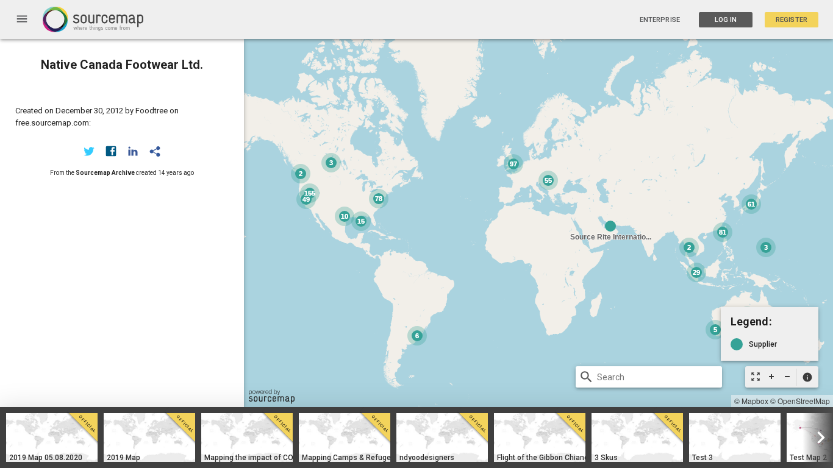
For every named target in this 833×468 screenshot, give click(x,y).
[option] (52, 437)
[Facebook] (111, 151)
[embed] (155, 151)
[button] (807, 377)
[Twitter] (89, 151)
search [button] (586, 377)
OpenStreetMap (804, 400)
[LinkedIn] (133, 151)
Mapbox (755, 400)
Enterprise (660, 20)
